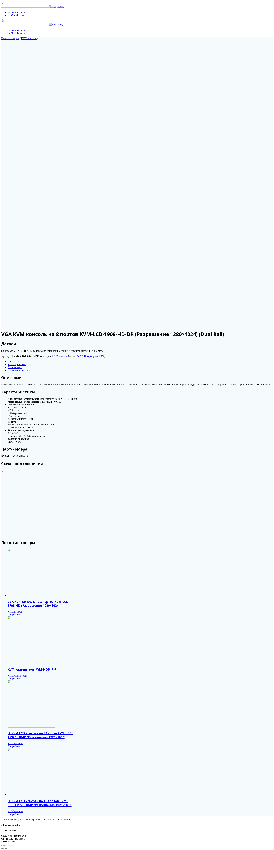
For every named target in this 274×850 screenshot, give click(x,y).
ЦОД (102, 356)
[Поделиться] (5, 845)
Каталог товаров (17, 12)
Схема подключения (19, 370)
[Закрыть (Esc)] (2, 845)
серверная (92, 356)
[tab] (140, 361)
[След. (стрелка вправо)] (5, 848)
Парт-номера (15, 367)
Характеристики (17, 364)
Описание (13, 361)
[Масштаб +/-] (12, 845)
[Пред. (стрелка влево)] (2, 848)
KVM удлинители (17, 675)
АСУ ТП (81, 356)
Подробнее (14, 614)
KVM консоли (29, 38)
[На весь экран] (9, 845)
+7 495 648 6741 (16, 15)
